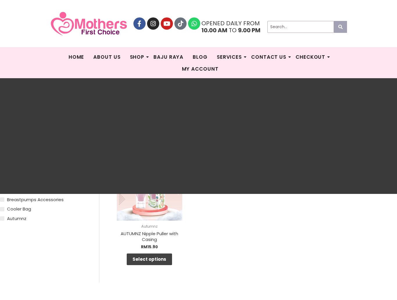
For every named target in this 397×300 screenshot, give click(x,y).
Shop (137, 56)
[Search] (340, 27)
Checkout (310, 56)
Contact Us (268, 56)
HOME (76, 56)
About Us (106, 56)
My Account (200, 68)
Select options (149, 259)
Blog (200, 56)
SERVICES (229, 56)
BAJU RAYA (168, 56)
